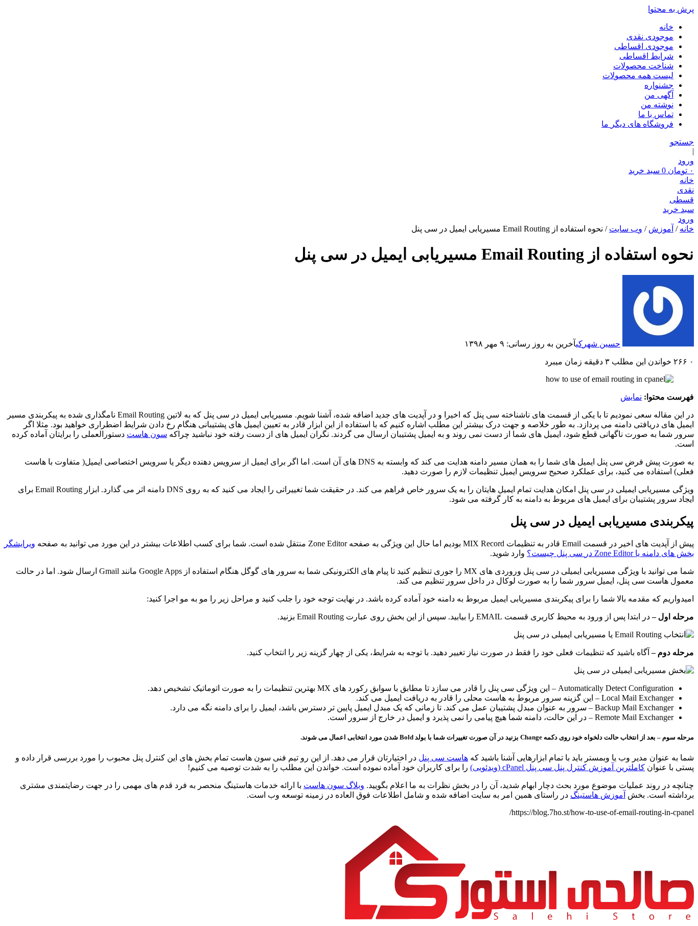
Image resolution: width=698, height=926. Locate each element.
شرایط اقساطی (646, 56)
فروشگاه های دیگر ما (637, 124)
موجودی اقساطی (643, 46)
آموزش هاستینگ (597, 795)
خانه (666, 26)
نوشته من (657, 104)
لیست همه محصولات (637, 75)
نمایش (631, 396)
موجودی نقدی (649, 36)
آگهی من (658, 94)
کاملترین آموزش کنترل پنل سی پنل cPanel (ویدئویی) (557, 767)
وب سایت (625, 228)
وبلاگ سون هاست (334, 785)
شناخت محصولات (643, 65)
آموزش (660, 228)
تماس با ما (655, 114)
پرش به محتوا (671, 9)
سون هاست (147, 434)
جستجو (682, 141)
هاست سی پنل (443, 757)
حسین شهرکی (598, 343)
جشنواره (658, 85)
